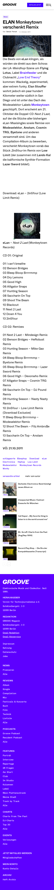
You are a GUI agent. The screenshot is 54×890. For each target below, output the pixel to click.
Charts (6, 543)
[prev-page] (4, 564)
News (6, 17)
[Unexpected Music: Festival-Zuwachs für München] (10, 505)
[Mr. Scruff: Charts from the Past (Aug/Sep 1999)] (10, 537)
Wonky (6, 468)
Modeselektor (10, 465)
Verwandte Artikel (11, 476)
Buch (5, 559)
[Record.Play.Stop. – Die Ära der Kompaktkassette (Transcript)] (10, 553)
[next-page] (9, 564)
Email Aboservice (12, 636)
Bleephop (22, 458)
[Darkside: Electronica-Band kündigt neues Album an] (10, 489)
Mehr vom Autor (32, 476)
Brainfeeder (28, 73)
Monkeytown (40, 105)
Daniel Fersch (11, 32)
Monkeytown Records (30, 465)
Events (6, 511)
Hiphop (21, 462)
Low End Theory (29, 77)
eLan (44, 458)
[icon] (48, 5)
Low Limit (33, 462)
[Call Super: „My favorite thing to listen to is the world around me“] (10, 521)
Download (34, 458)
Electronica (9, 462)
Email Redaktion (11, 633)
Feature (6, 527)
